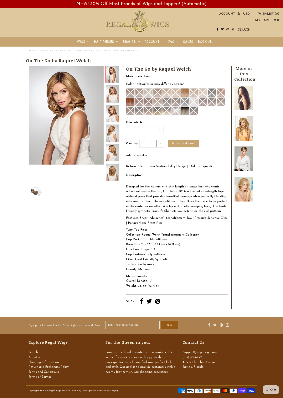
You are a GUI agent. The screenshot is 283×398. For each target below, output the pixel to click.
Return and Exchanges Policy (48, 367)
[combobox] (258, 29)
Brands (129, 41)
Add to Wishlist (136, 155)
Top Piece (45, 51)
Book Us (205, 41)
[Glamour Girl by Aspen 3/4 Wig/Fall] (243, 109)
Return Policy (135, 166)
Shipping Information (43, 362)
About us (34, 357)
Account (152, 41)
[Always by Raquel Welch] (243, 139)
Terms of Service (39, 376)
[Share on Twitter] (149, 301)
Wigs (81, 41)
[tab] (134, 176)
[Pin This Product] (157, 301)
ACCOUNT (227, 13)
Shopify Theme (70, 391)
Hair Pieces (104, 41)
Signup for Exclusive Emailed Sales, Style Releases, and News (64, 325)
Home (32, 51)
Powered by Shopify (107, 391)
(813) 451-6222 (192, 357)
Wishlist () (268, 13)
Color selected (135, 122)
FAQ (171, 41)
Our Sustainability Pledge (168, 166)
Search (33, 352)
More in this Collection (244, 74)
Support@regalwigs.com (200, 352)
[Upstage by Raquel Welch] (243, 200)
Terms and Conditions (43, 372)
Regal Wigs (55, 391)
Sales (188, 41)
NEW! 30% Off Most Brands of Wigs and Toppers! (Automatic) (141, 4)
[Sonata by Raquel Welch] (243, 170)
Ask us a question (203, 166)
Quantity (132, 143)
